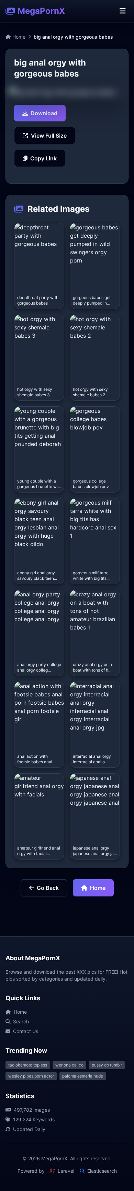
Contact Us (25, 1031)
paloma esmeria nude (82, 1076)
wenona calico (69, 1065)
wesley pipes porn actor (31, 1076)
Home (18, 37)
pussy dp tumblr (107, 1065)
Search (21, 1021)
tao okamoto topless (27, 1065)
